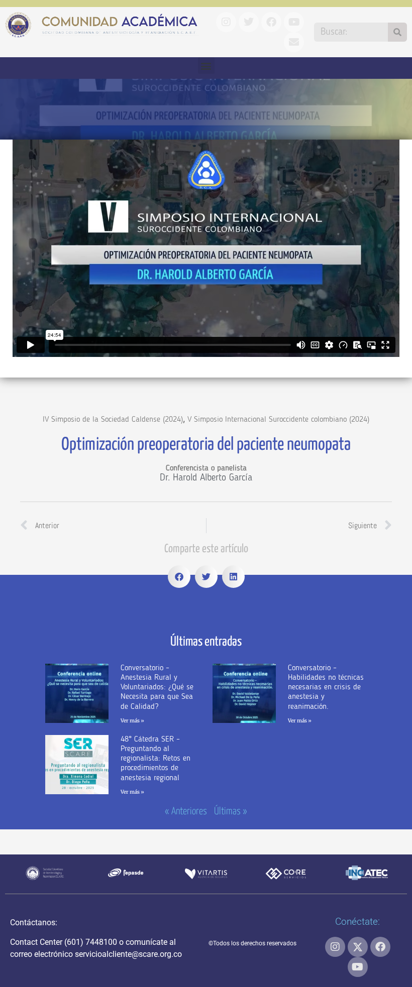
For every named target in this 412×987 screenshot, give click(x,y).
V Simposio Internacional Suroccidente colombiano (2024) (278, 420)
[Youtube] (358, 967)
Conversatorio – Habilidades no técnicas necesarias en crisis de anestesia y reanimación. (326, 687)
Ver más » (132, 720)
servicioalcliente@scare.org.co (128, 954)
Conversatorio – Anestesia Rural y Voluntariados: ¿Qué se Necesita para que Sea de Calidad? (157, 687)
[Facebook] (380, 947)
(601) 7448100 (90, 942)
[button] (206, 65)
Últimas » (230, 811)
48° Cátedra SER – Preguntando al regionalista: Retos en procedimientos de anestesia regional (155, 758)
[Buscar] (397, 32)
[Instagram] (335, 947)
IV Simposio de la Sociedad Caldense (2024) (113, 420)
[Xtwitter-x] (358, 947)
